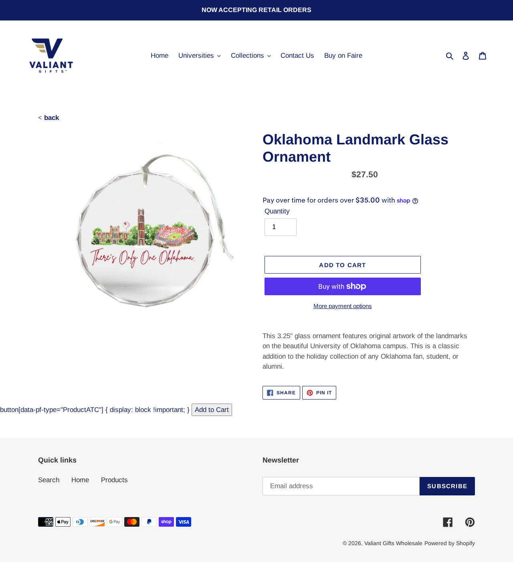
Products (114, 480)
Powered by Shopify (449, 543)
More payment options (342, 305)
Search (48, 480)
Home (80, 480)
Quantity (277, 211)
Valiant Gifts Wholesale (393, 543)
